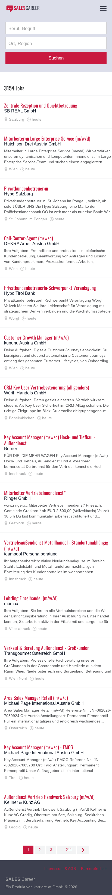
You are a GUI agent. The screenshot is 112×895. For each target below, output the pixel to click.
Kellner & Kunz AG (22, 802)
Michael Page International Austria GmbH (44, 703)
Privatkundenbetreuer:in (26, 188)
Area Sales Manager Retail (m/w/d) (36, 697)
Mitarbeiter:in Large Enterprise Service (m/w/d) (47, 138)
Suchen (56, 58)
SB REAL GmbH (20, 111)
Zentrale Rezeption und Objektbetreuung (40, 105)
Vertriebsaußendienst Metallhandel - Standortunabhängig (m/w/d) (56, 545)
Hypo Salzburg (18, 194)
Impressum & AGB (60, 868)
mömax (11, 603)
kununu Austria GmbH (25, 343)
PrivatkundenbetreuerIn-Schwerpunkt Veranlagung (50, 287)
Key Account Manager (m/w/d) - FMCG (38, 747)
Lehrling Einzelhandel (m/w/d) (31, 598)
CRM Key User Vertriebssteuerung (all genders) (46, 387)
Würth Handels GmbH (25, 393)
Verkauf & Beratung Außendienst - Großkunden (46, 647)
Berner (10, 448)
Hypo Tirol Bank (19, 293)
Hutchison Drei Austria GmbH (32, 144)
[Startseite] (22, 9)
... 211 (66, 850)
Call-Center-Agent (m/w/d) (28, 238)
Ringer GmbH (17, 498)
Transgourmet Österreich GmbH (34, 653)
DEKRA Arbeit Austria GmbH (32, 243)
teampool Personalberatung (31, 554)
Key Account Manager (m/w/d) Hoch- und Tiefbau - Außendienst (49, 440)
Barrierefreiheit (94, 868)
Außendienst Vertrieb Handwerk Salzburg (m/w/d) (49, 796)
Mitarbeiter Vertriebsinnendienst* (35, 492)
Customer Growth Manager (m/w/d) (36, 337)
